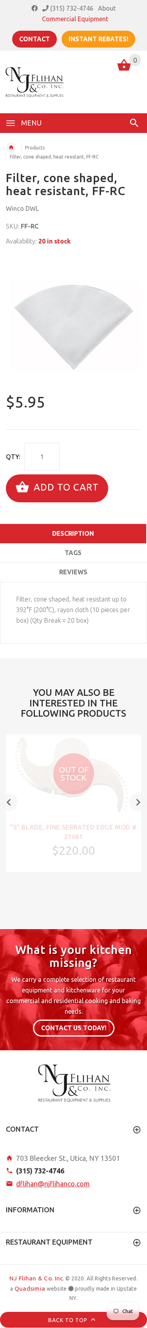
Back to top (68, 1320)
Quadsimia (30, 1288)
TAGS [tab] (73, 552)
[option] (73, 320)
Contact (34, 38)
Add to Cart (65, 487)
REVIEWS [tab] (73, 571)
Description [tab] (73, 533)
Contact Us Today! (73, 1027)
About (107, 8)
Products (35, 147)
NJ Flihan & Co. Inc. (36, 1278)
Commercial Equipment (75, 18)
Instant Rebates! (98, 38)
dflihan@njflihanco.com (53, 1184)
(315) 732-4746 (71, 8)
